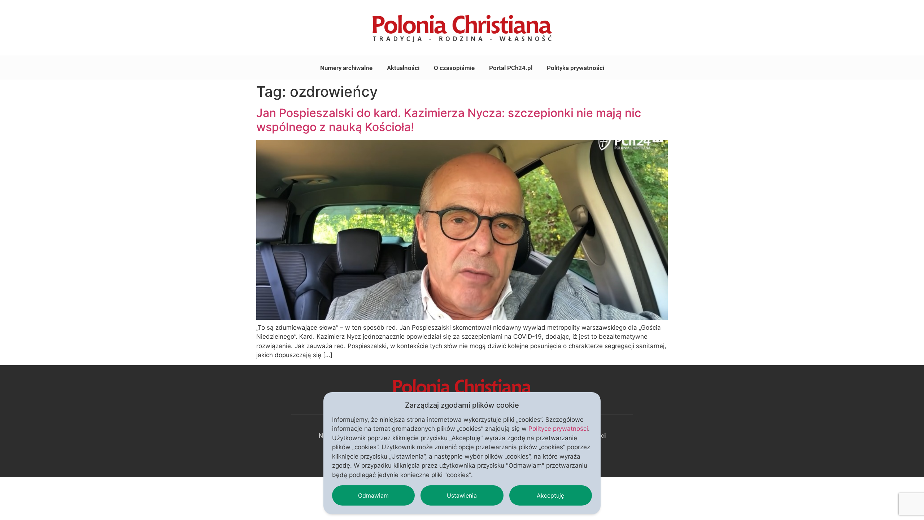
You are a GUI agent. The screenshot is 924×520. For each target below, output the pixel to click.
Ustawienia (462, 495)
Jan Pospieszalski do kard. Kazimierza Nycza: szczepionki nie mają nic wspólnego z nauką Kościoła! (448, 120)
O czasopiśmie (454, 68)
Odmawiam (373, 495)
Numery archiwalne (346, 68)
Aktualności (403, 68)
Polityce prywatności (558, 428)
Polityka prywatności (575, 68)
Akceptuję (550, 495)
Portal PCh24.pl (510, 68)
